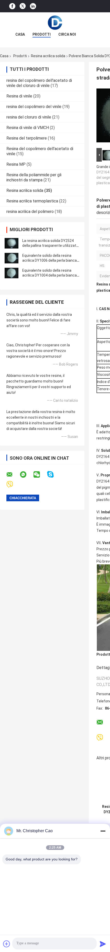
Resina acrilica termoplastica (32, 201)
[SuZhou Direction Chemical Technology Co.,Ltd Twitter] (23, 6)
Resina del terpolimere (26, 138)
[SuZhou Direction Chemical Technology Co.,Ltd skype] (53, 474)
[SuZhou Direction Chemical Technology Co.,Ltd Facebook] (12, 6)
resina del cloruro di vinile (28, 117)
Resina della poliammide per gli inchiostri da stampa (33, 177)
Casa (20, 34)
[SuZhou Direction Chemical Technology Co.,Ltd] (55, 22)
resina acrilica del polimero (30, 211)
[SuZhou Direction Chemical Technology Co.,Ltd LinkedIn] (33, 6)
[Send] (103, 943)
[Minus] (103, 831)
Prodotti (41, 34)
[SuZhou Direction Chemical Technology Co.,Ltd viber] (12, 484)
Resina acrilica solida (48, 56)
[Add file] (6, 943)
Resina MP (16, 164)
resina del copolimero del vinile (33, 106)
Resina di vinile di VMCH (27, 127)
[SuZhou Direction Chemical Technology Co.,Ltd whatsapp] (26, 474)
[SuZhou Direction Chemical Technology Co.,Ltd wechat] (40, 474)
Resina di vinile (19, 96)
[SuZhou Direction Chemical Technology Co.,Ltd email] (12, 474)
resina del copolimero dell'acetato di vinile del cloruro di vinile (39, 83)
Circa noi (67, 34)
